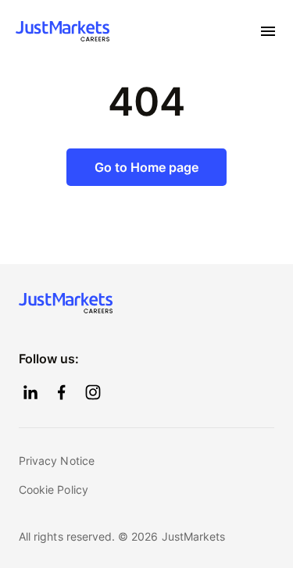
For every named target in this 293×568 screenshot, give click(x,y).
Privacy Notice (57, 460)
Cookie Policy (53, 489)
